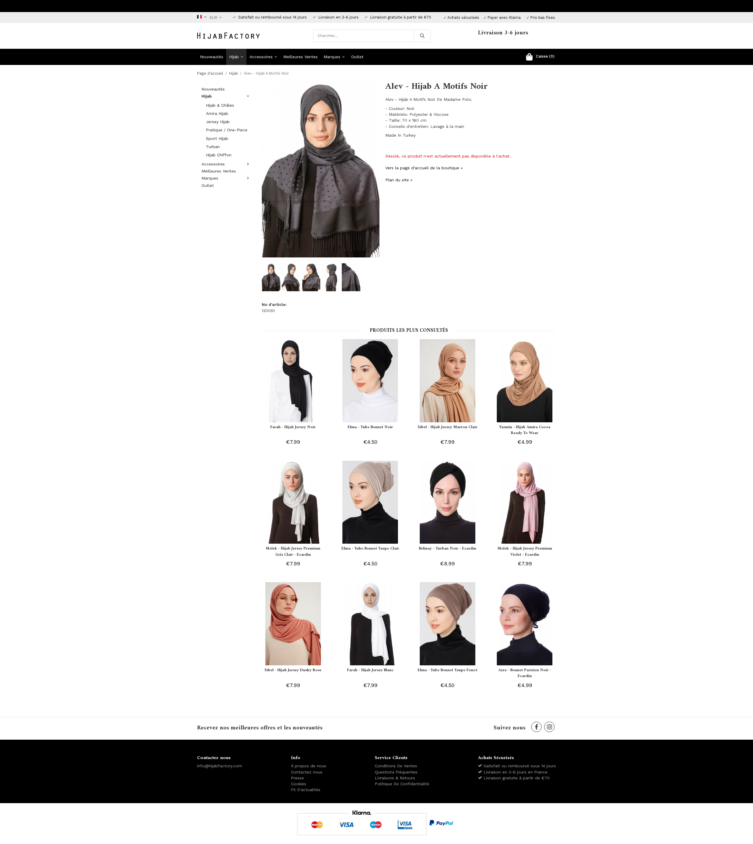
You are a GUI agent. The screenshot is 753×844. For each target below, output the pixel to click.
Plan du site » (398, 179)
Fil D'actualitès (305, 789)
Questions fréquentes (396, 772)
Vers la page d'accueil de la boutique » (424, 167)
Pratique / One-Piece (226, 130)
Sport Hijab (217, 138)
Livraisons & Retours (395, 778)
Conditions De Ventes (396, 765)
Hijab (234, 56)
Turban (213, 146)
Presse (297, 778)
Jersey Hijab (218, 121)
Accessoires (261, 56)
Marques (332, 56)
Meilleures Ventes (300, 56)
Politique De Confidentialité (402, 783)
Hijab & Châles (220, 105)
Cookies (298, 783)
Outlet (357, 56)
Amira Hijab (217, 113)
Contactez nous (306, 772)
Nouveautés (211, 56)
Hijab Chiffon (218, 155)
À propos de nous (308, 765)
